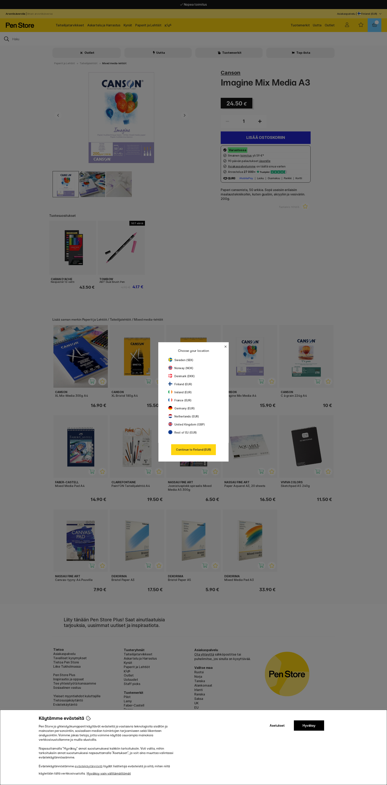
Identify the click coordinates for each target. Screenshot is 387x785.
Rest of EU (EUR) (185, 432)
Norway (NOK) (183, 368)
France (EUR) (182, 400)
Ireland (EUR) (183, 392)
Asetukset (277, 725)
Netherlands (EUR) (186, 416)
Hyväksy (309, 725)
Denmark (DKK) (184, 376)
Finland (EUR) (183, 384)
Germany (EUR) (184, 408)
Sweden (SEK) (183, 360)
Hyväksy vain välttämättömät (109, 773)
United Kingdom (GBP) (189, 424)
